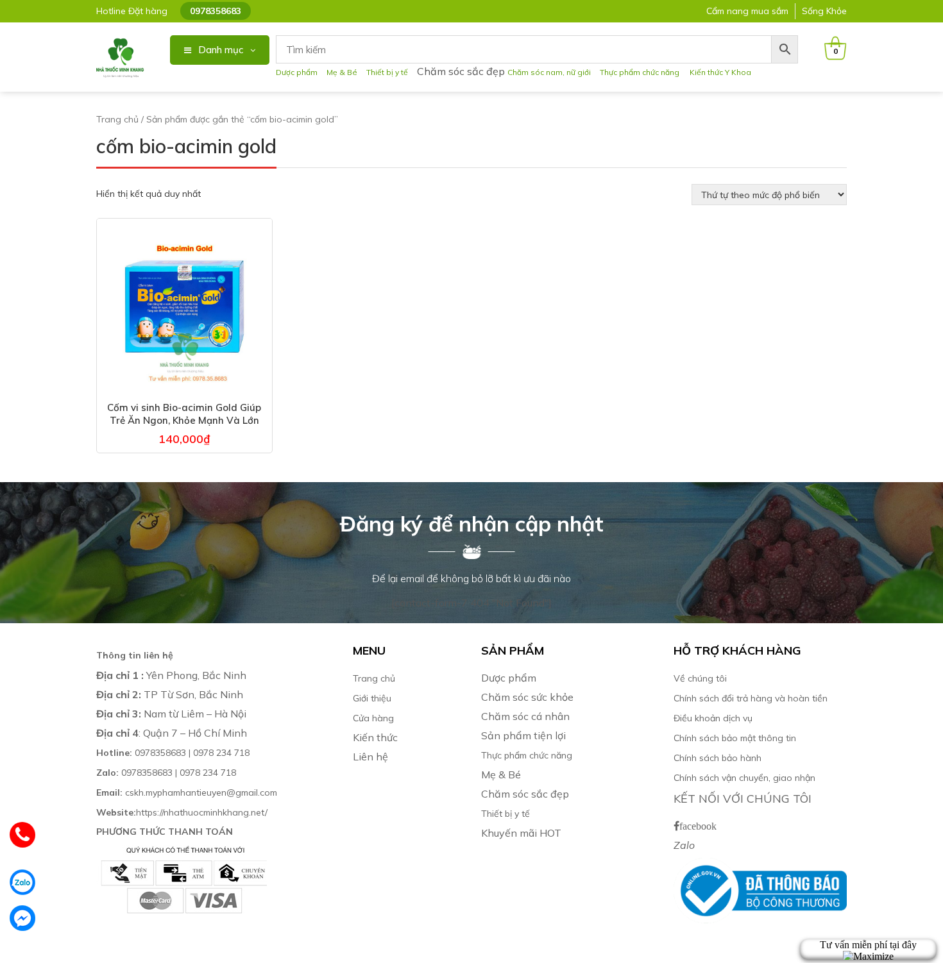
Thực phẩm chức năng (641, 72)
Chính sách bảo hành (717, 758)
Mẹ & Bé (342, 72)
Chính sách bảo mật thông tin (735, 738)
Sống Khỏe (824, 11)
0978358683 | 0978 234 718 (173, 752)
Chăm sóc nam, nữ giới (549, 72)
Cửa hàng (373, 718)
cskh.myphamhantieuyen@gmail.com (186, 792)
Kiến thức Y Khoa (720, 72)
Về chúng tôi (700, 678)
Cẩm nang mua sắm (747, 11)
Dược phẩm (297, 72)
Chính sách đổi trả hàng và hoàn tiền (751, 698)
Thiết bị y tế (387, 72)
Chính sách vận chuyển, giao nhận (744, 777)
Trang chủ (117, 119)
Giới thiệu (372, 698)
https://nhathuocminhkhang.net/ (183, 812)
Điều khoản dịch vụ (713, 718)
